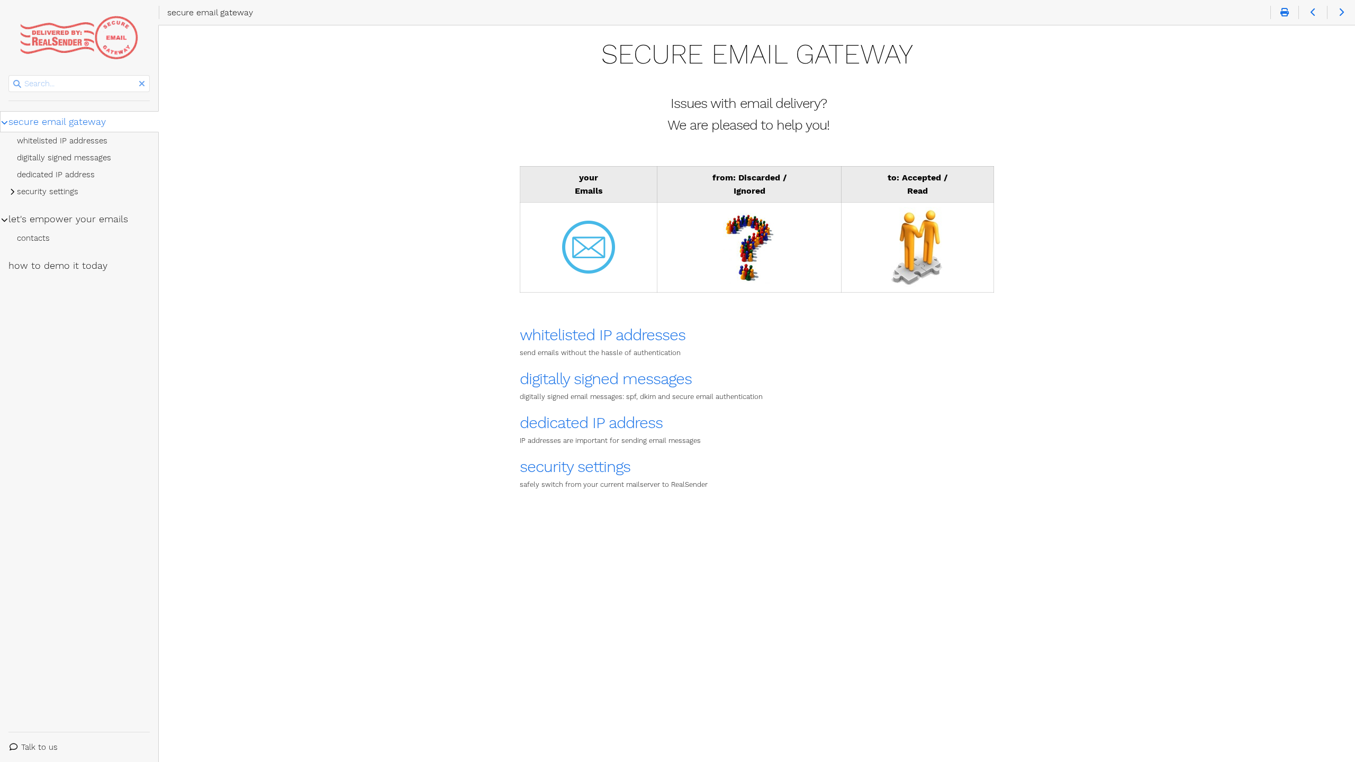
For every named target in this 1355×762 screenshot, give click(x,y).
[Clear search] (142, 84)
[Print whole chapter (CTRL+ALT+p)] (1284, 13)
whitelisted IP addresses (602, 334)
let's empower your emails (68, 219)
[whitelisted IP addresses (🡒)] (1341, 13)
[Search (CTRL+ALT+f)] (17, 84)
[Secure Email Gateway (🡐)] (1312, 13)
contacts (33, 238)
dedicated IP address (591, 422)
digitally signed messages (606, 378)
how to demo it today (57, 265)
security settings (575, 466)
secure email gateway (57, 121)
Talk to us (39, 747)
